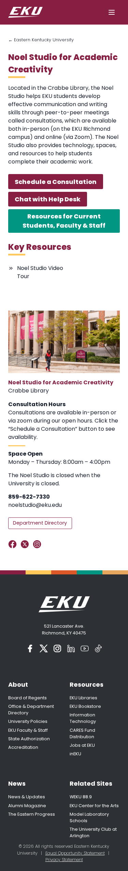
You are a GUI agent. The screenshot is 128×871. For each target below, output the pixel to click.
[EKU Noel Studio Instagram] (38, 544)
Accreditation (23, 747)
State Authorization (29, 739)
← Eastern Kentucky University (41, 40)
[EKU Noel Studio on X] (26, 544)
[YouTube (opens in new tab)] (85, 648)
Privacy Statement (64, 859)
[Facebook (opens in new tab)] (30, 648)
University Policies (27, 721)
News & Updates (26, 797)
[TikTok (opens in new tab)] (98, 648)
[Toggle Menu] (111, 12)
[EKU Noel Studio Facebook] (13, 544)
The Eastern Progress (31, 814)
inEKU (75, 754)
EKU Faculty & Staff (28, 730)
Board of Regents (27, 698)
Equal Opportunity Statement (75, 853)
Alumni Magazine (27, 806)
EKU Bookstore (85, 706)
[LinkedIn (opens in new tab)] (71, 648)
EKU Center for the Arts (94, 806)
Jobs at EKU (82, 745)
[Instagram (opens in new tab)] (57, 648)
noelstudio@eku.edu (35, 505)
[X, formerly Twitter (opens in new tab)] (44, 648)
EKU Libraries (83, 698)
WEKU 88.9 (81, 797)
